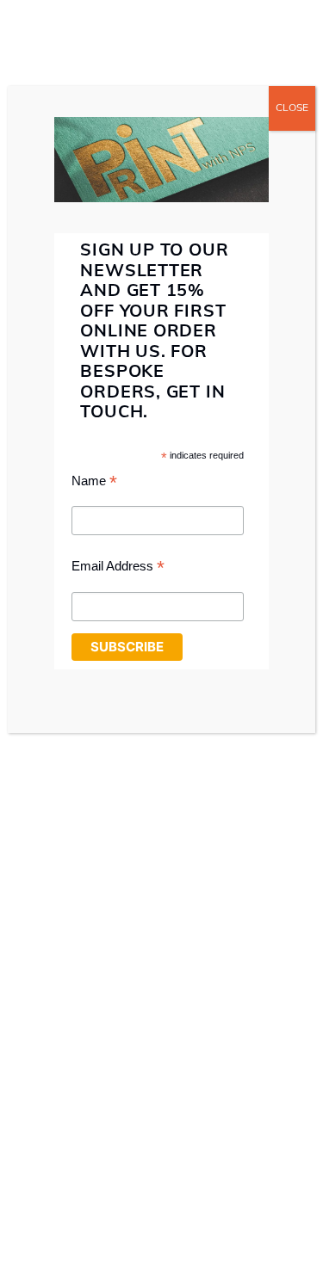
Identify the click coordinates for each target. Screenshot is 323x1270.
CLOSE (292, 108)
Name (94, 483)
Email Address (118, 568)
